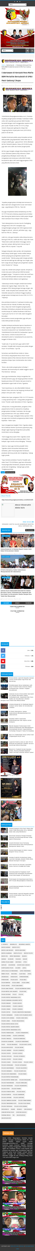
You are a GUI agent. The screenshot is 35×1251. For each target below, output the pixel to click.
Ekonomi (11, 959)
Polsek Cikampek (18, 1050)
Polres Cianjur (18, 1006)
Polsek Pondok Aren (8, 1091)
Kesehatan (12, 965)
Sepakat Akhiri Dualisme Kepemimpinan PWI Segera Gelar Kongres (20, 720)
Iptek (25, 962)
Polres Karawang (7, 1015)
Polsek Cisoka (17, 1062)
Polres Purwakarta (22, 1032)
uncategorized (6, 1118)
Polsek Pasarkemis (21, 1085)
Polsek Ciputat (6, 1059)
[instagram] (20, 1)
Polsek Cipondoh (19, 1056)
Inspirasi (18, 962)
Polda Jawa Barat (17, 985)
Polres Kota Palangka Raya (23, 1015)
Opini (29, 974)
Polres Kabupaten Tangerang (21, 1012)
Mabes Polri (5, 974)
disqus (17, 603)
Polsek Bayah (19, 1047)
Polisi (15, 994)
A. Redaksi (5, 944)
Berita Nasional (20, 950)
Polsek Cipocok (7, 1056)
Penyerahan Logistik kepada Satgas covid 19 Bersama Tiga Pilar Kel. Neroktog (21, 679)
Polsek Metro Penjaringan (10, 1077)
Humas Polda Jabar (7, 962)
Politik (21, 994)
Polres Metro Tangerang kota (11, 1029)
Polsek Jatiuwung (20, 1065)
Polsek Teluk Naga (24, 1103)
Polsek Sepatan (6, 1097)
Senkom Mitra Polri (8, 1112)
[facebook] (15, 1)
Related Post (6, 530)
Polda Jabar (16, 982)
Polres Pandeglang (8, 1032)
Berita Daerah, (28, 85)
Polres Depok (6, 1012)
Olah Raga (22, 974)
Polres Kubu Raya (21, 1018)
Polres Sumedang (18, 1035)
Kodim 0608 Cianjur (23, 965)
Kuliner (18, 968)
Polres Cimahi (6, 1009)
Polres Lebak (6, 1021)
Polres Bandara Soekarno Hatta (12, 1000)
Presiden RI (5, 1109)
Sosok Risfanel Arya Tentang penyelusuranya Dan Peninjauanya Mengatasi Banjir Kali (21, 844)
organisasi (5, 976)
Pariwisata (14, 976)
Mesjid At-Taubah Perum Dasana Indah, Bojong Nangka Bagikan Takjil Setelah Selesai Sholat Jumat (21, 751)
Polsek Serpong (19, 1097)
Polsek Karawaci (7, 1071)
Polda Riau (23, 991)
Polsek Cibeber (6, 1050)
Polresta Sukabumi (8, 1041)
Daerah (4, 959)
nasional (14, 974)
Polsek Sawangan (18, 1094)
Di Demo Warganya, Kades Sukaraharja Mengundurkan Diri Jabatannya (13, 571)
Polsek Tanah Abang (24, 1100)
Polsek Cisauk (6, 1062)
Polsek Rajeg (21, 1091)
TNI (14, 1115)
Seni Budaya (28, 1109)
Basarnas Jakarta (24, 944)
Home (3, 65)
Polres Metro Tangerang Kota (11, 997)
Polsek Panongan (7, 1085)
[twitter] (17, 1)
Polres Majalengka (18, 1021)
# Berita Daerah (10, 472)
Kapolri (4, 965)
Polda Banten (6, 982)
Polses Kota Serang (20, 1106)
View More (30, 530)
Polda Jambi (25, 982)
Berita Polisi (18, 953)
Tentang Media (6, 1115)
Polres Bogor (17, 1003)
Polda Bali (23, 979)
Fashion (18, 959)
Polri (3, 1044)
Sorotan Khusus (21, 1112)
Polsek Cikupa (6, 1053)
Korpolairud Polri (7, 968)
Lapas (24, 968)
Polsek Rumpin (6, 1094)
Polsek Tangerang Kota (9, 1103)
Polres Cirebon (17, 1009)
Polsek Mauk (22, 1074)
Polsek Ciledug (17, 1053)
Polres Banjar (6, 1003)
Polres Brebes (6, 1006)
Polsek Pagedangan (8, 1082)
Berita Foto (16, 947)
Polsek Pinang (16, 1088)
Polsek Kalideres (21, 1068)
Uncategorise (21, 1115)
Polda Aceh (14, 979)
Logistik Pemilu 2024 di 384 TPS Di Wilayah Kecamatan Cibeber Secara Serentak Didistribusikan (21, 743)
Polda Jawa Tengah (7, 988)
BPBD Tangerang (15, 956)
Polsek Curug (28, 1062)
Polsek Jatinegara (7, 1065)
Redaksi (19, 1109)
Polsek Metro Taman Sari (9, 1080)
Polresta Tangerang (22, 1041)
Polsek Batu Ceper (25, 1044)
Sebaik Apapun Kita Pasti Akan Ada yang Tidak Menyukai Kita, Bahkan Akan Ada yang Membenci (21, 830)
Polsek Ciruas (17, 1059)
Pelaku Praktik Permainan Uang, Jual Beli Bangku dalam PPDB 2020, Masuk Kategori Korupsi (21, 859)
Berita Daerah (10, 65)
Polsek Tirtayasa (7, 1106)
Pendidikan (5, 979)
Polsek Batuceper (7, 1047)
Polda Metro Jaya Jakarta (9, 991)
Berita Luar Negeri (7, 950)
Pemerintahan (24, 976)
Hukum (25, 959)
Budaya (24, 956)
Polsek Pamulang (21, 1082)
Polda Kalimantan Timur (22, 988)
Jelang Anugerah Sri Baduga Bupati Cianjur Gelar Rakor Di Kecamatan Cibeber (16, 550)
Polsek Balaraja (12, 1044)
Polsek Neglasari (25, 1080)
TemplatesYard (14, 1246)
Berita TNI (5, 956)
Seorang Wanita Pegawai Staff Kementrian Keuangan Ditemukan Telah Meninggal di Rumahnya (20, 873)
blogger (6, 603)
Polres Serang (6, 1035)
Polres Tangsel (6, 1038)
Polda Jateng (6, 985)
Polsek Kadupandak (8, 1068)
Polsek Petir (6, 1088)
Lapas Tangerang (25, 971)
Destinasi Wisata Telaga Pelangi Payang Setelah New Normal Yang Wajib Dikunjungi (20, 837)
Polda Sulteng (6, 994)
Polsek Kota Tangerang (9, 1074)
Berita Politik (28, 953)
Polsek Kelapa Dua (20, 1071)
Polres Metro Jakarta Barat (10, 1027)
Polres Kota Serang (8, 1018)
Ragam (13, 1109)
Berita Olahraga (7, 953)
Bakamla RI (13, 944)
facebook (28, 603)
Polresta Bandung (19, 1038)
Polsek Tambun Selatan (9, 1100)
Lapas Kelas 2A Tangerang (10, 971)
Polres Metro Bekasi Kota (10, 1024)
